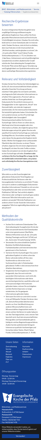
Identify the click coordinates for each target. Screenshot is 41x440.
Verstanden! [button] (20, 436)
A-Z (7, 362)
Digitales (9, 357)
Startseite (26, 346)
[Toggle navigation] (38, 3)
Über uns (9, 359)
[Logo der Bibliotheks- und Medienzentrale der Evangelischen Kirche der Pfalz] (8, 3)
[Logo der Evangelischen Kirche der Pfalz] (20, 398)
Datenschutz (27, 354)
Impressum (26, 357)
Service (8, 349)
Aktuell (8, 352)
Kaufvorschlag (27, 349)
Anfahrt (25, 352)
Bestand (9, 354)
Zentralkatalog (11, 346)
